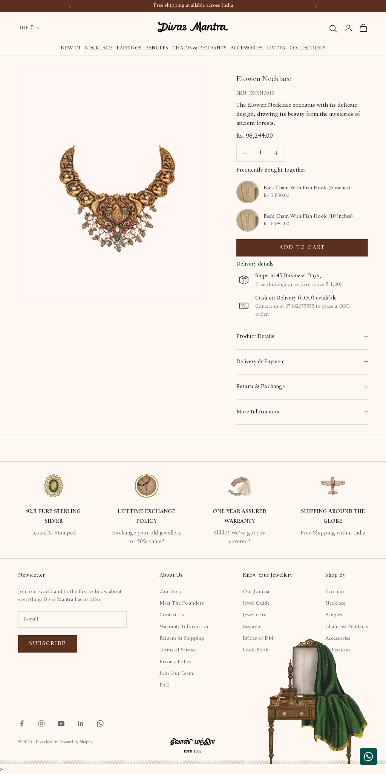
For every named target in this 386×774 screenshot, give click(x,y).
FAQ (164, 685)
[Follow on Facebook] (22, 723)
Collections (307, 48)
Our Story (170, 591)
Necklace (98, 48)
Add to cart (302, 247)
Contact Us (171, 615)
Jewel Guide (256, 603)
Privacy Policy (175, 662)
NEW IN (70, 48)
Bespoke (252, 627)
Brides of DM (258, 638)
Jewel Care (254, 615)
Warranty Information (184, 627)
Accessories (246, 48)
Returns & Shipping (181, 638)
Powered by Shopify (76, 742)
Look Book (255, 650)
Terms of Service (177, 650)
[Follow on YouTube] (61, 723)
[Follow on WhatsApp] (100, 723)
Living (276, 48)
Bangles (156, 48)
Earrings (128, 48)
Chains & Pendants (199, 48)
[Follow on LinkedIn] (80, 723)
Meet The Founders (181, 603)
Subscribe (47, 644)
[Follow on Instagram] (41, 723)
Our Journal (257, 591)
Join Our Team (176, 673)
